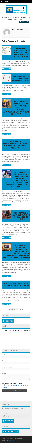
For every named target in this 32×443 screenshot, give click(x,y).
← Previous (12, 309)
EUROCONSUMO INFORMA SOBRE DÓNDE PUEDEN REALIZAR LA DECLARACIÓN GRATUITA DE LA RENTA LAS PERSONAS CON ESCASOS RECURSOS (16, 179)
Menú (6, 1)
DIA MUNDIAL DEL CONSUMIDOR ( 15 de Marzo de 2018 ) (21, 78)
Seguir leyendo (6, 68)
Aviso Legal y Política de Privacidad (11, 413)
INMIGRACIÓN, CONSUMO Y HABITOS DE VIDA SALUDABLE (16, 284)
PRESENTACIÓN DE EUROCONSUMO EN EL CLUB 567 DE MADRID (21, 216)
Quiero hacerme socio (10, 431)
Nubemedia (11, 440)
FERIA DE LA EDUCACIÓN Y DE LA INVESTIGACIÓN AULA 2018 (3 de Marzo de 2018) (21, 52)
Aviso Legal (16, 385)
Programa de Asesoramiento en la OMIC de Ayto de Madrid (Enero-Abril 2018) (16, 145)
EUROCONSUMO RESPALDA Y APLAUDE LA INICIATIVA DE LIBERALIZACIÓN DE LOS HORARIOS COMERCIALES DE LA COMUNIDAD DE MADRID (16, 251)
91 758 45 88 (8, 321)
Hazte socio (24, 22)
